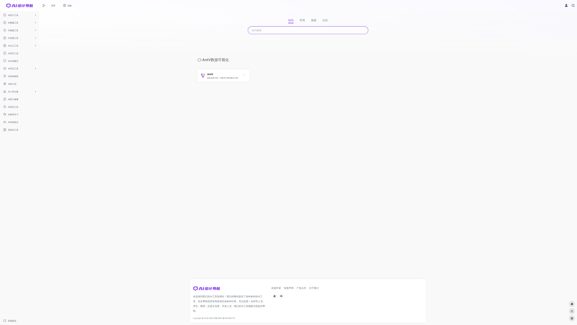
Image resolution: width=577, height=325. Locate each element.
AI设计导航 (213, 318)
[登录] (566, 6)
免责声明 (288, 287)
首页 (53, 5)
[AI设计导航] (206, 289)
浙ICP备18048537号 (226, 318)
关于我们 (314, 287)
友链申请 (276, 287)
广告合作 (301, 287)
